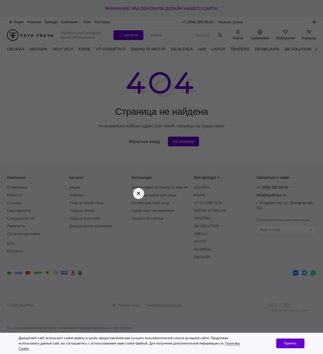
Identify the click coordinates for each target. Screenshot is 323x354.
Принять (290, 343)
